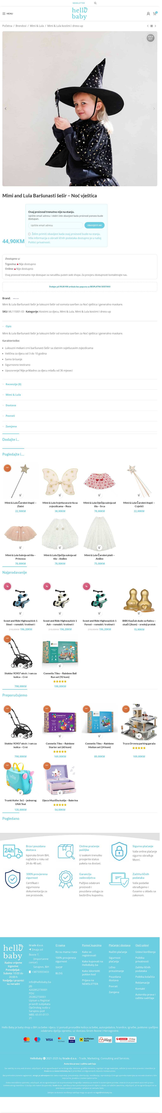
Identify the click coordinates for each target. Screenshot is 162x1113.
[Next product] (155, 26)
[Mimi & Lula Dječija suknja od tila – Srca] (99, 481)
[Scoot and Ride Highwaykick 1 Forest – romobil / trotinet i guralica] (99, 599)
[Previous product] (148, 26)
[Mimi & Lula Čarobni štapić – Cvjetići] (139, 481)
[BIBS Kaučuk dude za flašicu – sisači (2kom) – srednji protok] (139, 599)
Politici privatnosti (39, 242)
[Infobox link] (26, 853)
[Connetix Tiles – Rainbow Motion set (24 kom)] (99, 722)
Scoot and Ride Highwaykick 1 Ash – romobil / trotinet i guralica (60, 624)
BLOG (59, 973)
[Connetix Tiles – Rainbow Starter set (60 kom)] (60, 722)
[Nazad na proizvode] (151, 26)
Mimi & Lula (37, 26)
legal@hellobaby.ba (104, 1092)
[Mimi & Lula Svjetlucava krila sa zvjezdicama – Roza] (60, 481)
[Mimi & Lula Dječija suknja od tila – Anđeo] (60, 534)
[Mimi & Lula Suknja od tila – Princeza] (20, 534)
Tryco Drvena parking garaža (139, 743)
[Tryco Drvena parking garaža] (139, 722)
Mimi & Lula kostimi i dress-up (65, 26)
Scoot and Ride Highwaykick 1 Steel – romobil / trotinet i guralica (20, 624)
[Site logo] (80, 13)
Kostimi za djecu (49, 311)
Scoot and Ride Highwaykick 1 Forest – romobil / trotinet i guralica (99, 624)
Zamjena (114, 992)
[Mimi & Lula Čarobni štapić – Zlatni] (20, 481)
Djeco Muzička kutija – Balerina (60, 800)
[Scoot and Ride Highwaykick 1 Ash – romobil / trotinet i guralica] (60, 599)
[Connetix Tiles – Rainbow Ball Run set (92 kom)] (60, 652)
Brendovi (21, 26)
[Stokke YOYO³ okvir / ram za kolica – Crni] (20, 652)
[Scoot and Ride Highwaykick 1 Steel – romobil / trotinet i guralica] (20, 599)
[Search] (95, 3)
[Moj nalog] (148, 13)
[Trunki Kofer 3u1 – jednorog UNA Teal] (20, 779)
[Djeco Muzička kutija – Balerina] (60, 779)
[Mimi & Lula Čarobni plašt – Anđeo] (99, 534)
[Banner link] (13, 952)
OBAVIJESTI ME (94, 225)
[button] (5, 108)
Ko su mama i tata (66, 952)
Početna (7, 26)
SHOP (59, 967)
